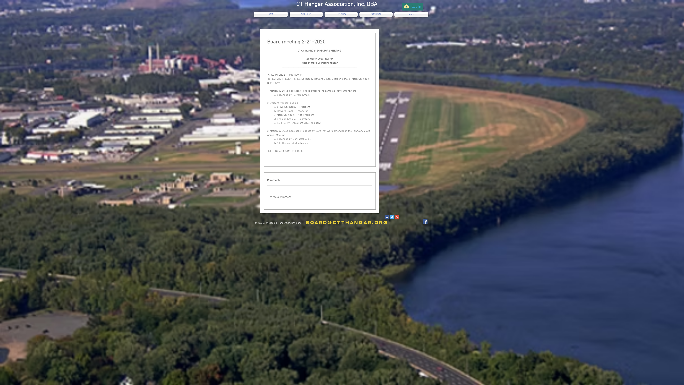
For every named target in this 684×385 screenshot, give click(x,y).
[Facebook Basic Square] (387, 217)
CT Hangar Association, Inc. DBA (336, 4)
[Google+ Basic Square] (397, 217)
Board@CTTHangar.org (347, 222)
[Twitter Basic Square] (392, 217)
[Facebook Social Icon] (425, 221)
